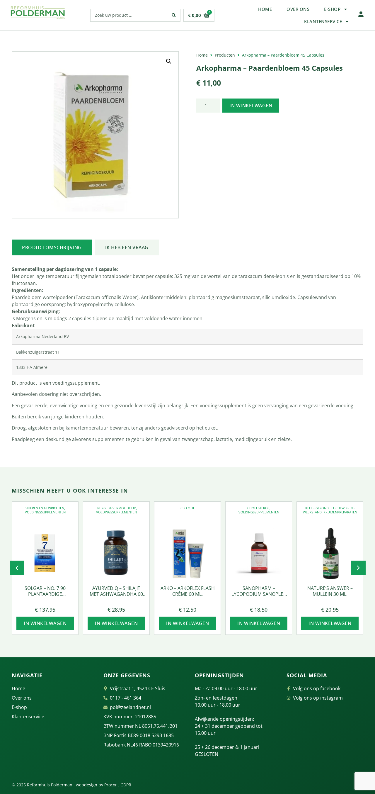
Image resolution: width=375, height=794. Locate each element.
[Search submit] (173, 15)
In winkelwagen (250, 105)
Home (265, 9)
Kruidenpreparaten (340, 512)
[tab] (52, 247)
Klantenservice (323, 21)
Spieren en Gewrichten (44, 508)
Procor (110, 785)
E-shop (332, 9)
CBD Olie (187, 508)
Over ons (298, 9)
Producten (225, 55)
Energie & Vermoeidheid (116, 508)
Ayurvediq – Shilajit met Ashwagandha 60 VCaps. (116, 594)
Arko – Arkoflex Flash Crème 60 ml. (188, 591)
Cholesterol (258, 508)
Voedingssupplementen (45, 512)
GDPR (125, 785)
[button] (168, 61)
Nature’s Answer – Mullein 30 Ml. (330, 591)
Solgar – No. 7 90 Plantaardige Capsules (45, 594)
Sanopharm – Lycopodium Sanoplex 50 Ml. (258, 594)
